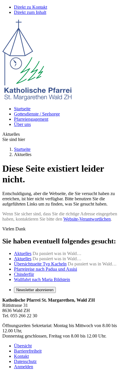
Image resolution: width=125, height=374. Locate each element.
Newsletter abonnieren (34, 290)
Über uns (22, 124)
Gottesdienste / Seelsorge (37, 113)
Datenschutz (25, 361)
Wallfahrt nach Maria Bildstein (42, 279)
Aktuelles (22, 253)
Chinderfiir (24, 274)
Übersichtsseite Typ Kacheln (40, 263)
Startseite (22, 108)
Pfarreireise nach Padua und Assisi (45, 269)
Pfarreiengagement (31, 119)
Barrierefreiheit (28, 351)
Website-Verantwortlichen (87, 219)
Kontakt (21, 356)
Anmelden (23, 366)
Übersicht (23, 345)
